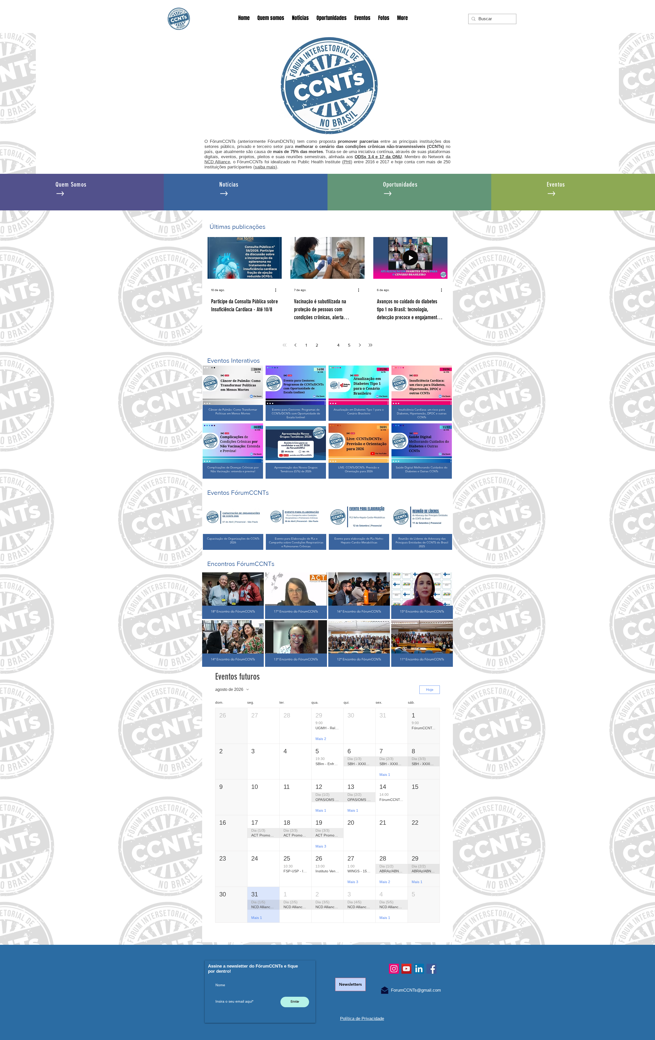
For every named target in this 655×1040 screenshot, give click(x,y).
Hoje (429, 690)
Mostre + (327, 673)
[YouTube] (406, 969)
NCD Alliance (217, 161)
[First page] (284, 345)
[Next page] (359, 345)
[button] (231, 726)
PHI (347, 161)
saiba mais (265, 167)
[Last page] (370, 345)
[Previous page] (295, 345)
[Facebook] (431, 969)
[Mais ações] (277, 290)
